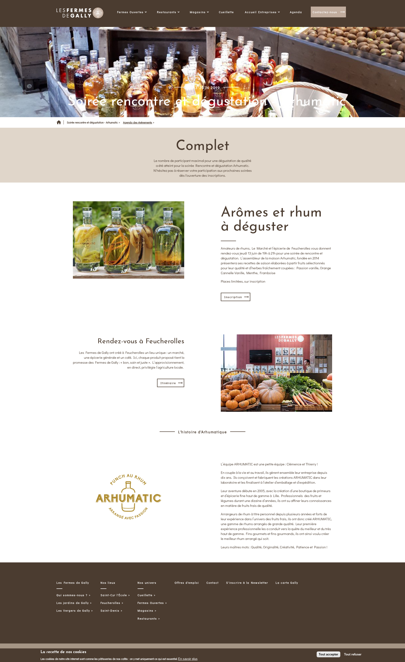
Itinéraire (168, 383)
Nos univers (147, 582)
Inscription (233, 297)
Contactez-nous (325, 12)
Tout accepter (328, 654)
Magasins (146, 610)
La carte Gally (287, 582)
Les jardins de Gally (72, 603)
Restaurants (147, 618)
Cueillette (226, 12)
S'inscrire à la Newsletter (247, 582)
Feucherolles (110, 603)
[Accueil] (79, 13)
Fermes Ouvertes (151, 603)
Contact (212, 582)
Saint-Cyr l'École (114, 595)
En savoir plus (188, 658)
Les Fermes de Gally (72, 582)
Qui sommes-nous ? (72, 595)
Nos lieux (108, 582)
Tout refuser (352, 654)
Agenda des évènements (137, 122)
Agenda (296, 12)
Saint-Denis (110, 610)
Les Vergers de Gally (73, 610)
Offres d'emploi (187, 582)
